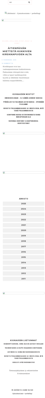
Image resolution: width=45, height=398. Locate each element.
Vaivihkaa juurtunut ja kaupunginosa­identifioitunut (24, 122)
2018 (23, 241)
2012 (23, 273)
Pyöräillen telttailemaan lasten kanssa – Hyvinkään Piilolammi (23, 103)
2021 (23, 225)
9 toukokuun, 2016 (9, 60)
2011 (23, 279)
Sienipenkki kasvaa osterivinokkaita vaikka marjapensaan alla (23, 116)
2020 (23, 230)
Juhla (12, 41)
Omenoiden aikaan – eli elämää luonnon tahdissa (23, 98)
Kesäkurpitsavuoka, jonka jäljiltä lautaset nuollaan (23, 344)
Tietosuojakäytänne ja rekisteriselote (23, 370)
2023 (23, 214)
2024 (23, 209)
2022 (23, 220)
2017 (23, 246)
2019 (23, 236)
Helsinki (5, 41)
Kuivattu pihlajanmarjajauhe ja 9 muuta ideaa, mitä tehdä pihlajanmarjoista (23, 109)
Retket (21, 41)
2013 (23, 268)
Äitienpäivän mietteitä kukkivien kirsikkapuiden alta (17, 51)
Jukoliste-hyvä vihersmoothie (23, 362)
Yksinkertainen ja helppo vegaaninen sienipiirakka (23, 348)
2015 (23, 257)
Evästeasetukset (23, 373)
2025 (23, 204)
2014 (23, 263)
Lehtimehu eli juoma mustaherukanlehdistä (23, 352)
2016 (23, 252)
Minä (16, 41)
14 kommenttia (7, 63)
